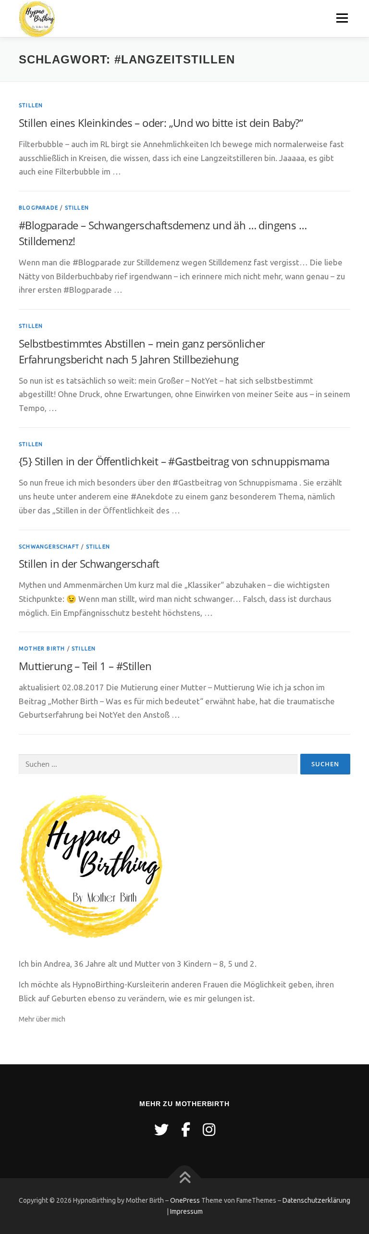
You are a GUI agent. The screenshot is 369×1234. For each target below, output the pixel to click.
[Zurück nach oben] (185, 1178)
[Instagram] (209, 1130)
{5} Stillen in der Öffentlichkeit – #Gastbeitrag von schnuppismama (174, 461)
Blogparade (38, 208)
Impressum (186, 1211)
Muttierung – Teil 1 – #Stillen (85, 666)
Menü (341, 18)
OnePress (185, 1200)
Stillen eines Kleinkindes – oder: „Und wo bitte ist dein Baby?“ (161, 122)
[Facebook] (185, 1130)
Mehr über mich (42, 1019)
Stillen (31, 105)
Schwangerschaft (49, 546)
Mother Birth (42, 648)
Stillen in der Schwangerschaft (89, 563)
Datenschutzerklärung (316, 1200)
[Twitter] (161, 1130)
